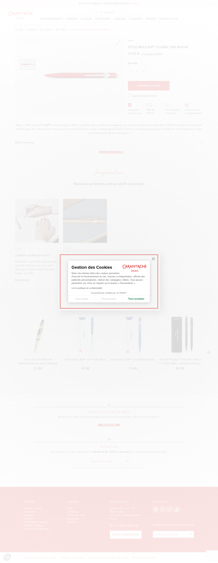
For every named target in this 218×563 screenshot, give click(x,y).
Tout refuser (81, 298)
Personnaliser (109, 298)
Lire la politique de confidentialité (87, 288)
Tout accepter (136, 298)
